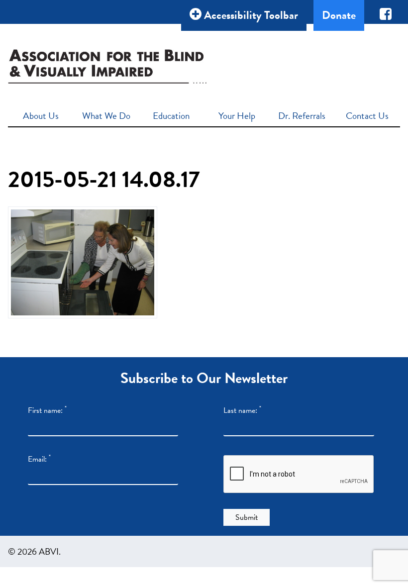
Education (171, 115)
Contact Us (367, 115)
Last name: (242, 410)
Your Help (236, 115)
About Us (41, 115)
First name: (47, 410)
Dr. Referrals (301, 115)
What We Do (106, 115)
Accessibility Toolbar (250, 14)
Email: (39, 459)
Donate (339, 14)
